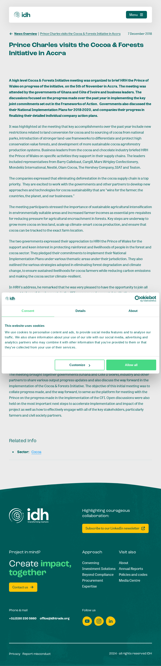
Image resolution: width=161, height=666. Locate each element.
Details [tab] (80, 311)
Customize (77, 365)
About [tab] (133, 311)
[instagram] (99, 621)
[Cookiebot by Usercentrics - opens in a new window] (137, 299)
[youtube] (87, 621)
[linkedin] (111, 621)
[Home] (22, 15)
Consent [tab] (28, 311)
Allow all (131, 365)
